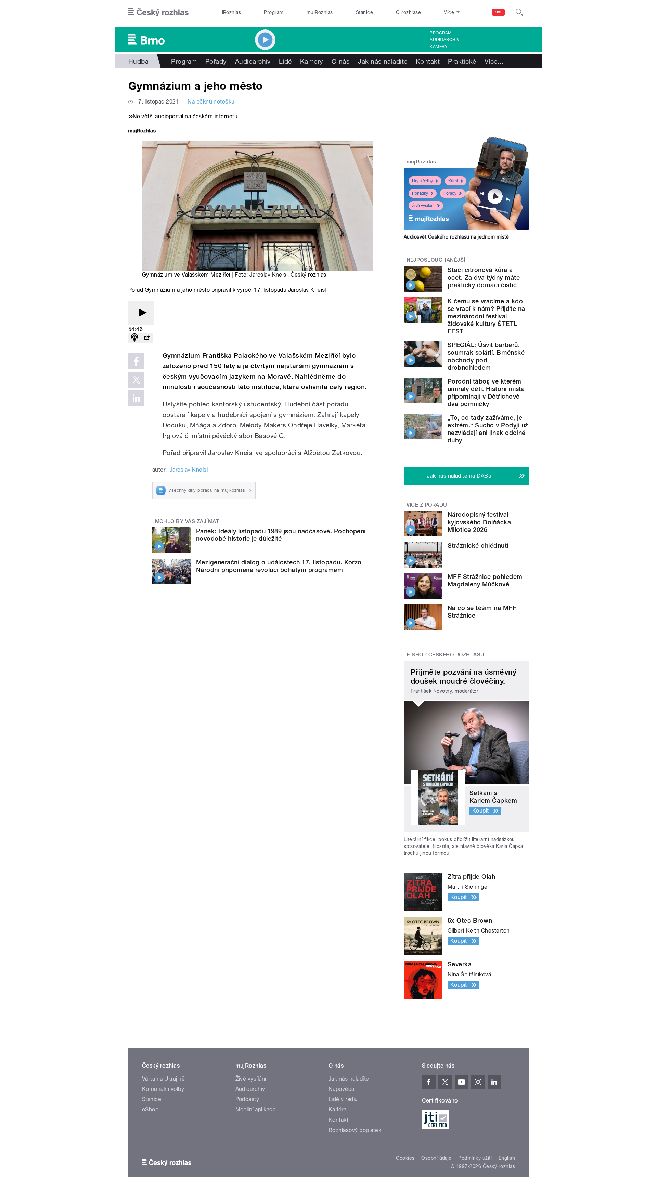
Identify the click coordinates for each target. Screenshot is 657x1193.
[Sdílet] (147, 338)
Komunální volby (163, 1089)
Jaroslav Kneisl (268, 274)
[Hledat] (519, 12)
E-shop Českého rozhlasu (446, 655)
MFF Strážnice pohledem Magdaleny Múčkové (485, 580)
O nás (341, 61)
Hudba (138, 61)
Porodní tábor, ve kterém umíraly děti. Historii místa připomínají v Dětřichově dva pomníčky (486, 392)
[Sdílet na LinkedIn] (136, 398)
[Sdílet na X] (136, 380)
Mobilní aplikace (255, 1109)
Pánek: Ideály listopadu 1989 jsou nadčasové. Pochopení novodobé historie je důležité (281, 534)
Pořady (216, 61)
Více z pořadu (427, 505)
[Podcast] (134, 338)
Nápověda (341, 1089)
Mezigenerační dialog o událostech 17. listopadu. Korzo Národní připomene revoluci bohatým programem (279, 566)
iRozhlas (231, 12)
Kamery (439, 46)
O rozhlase (408, 12)
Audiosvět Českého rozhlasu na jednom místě (456, 237)
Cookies (405, 1158)
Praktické (462, 61)
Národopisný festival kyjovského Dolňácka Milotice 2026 (479, 522)
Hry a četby (422, 181)
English (507, 1158)
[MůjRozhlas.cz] (142, 131)
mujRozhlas (320, 12)
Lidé (285, 61)
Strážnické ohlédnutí (478, 545)
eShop (150, 1109)
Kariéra (337, 1109)
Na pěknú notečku (211, 101)
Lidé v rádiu (343, 1099)
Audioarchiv (444, 39)
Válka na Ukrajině (163, 1078)
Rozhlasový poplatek (354, 1130)
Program (273, 12)
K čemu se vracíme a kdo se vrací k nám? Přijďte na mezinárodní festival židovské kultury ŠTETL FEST (486, 316)
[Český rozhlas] (158, 12)
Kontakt (428, 61)
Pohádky (420, 193)
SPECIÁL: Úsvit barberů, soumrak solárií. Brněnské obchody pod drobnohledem (486, 356)
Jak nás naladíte (383, 61)
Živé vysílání (423, 205)
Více (494, 61)
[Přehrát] (141, 313)
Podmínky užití (475, 1158)
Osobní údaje (436, 1158)
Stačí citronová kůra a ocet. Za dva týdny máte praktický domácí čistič (484, 277)
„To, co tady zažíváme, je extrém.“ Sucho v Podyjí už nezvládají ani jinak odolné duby (488, 429)
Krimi (453, 181)
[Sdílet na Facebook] (136, 361)
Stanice (364, 12)
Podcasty (247, 1099)
